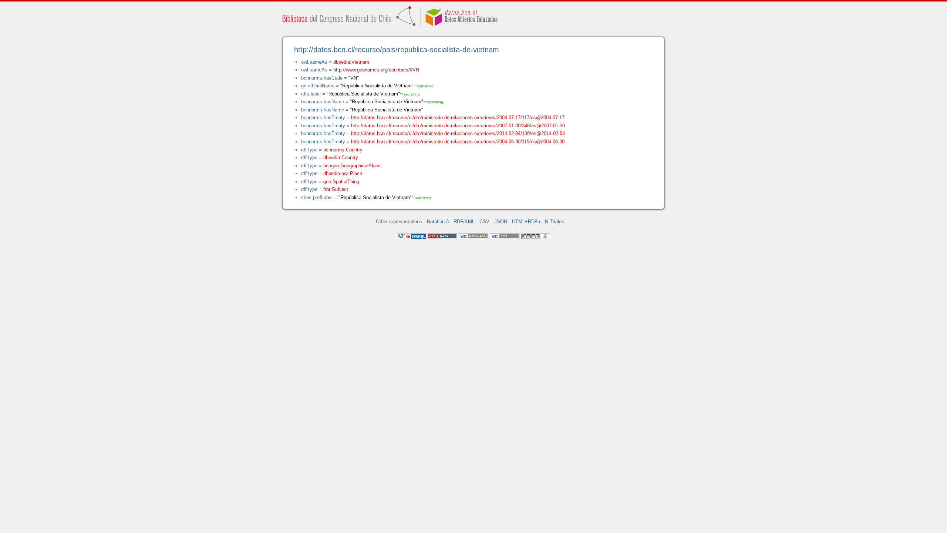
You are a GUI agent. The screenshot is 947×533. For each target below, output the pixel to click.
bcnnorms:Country (343, 149)
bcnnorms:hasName (322, 101)
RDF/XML (464, 221)
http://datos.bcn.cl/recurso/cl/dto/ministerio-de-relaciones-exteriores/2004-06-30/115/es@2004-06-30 (458, 141)
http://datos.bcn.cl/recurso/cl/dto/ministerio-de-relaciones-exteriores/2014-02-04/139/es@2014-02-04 (458, 133)
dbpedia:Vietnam (351, 62)
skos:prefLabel (317, 197)
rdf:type (309, 149)
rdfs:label (311, 94)
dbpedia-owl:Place (342, 173)
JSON (500, 221)
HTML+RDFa (526, 221)
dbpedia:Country (340, 157)
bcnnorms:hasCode (322, 78)
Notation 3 (438, 221)
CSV (484, 221)
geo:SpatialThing (341, 181)
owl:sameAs (314, 62)
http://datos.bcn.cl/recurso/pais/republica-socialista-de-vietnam (396, 50)
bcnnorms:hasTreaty (323, 117)
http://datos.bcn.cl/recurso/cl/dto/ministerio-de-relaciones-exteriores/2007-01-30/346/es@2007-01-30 (458, 125)
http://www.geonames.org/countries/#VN (376, 70)
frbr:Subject (335, 189)
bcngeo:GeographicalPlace (352, 165)
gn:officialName (317, 85)
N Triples (554, 221)
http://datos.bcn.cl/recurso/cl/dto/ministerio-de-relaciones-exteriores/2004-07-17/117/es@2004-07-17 (458, 117)
